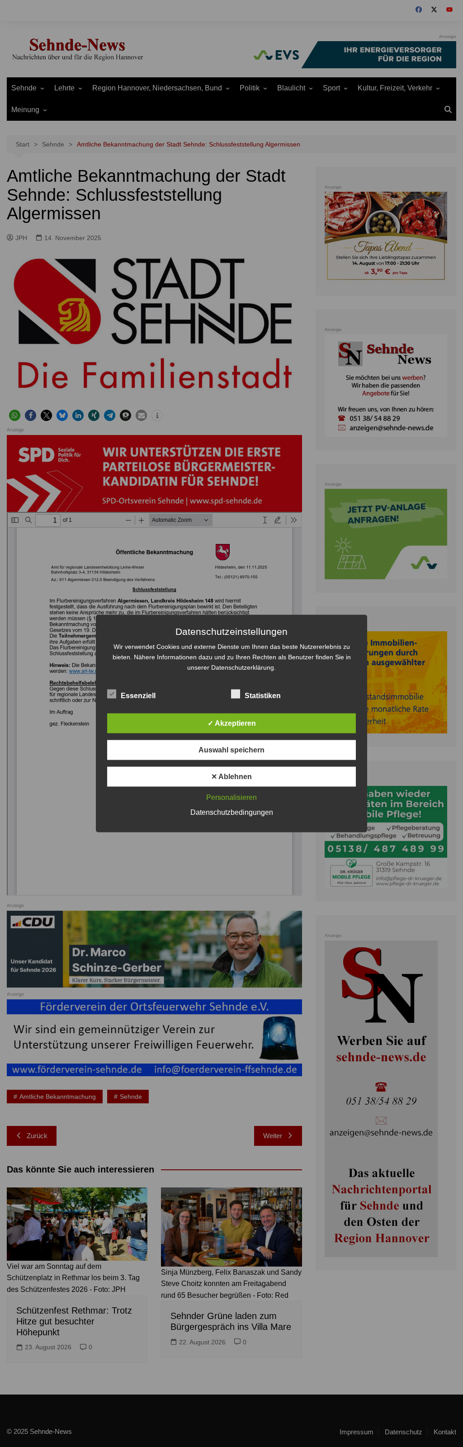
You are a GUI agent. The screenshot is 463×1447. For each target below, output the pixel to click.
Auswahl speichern (231, 750)
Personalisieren (231, 797)
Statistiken (263, 696)
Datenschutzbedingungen (231, 812)
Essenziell (138, 696)
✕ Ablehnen (231, 776)
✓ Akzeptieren (232, 723)
